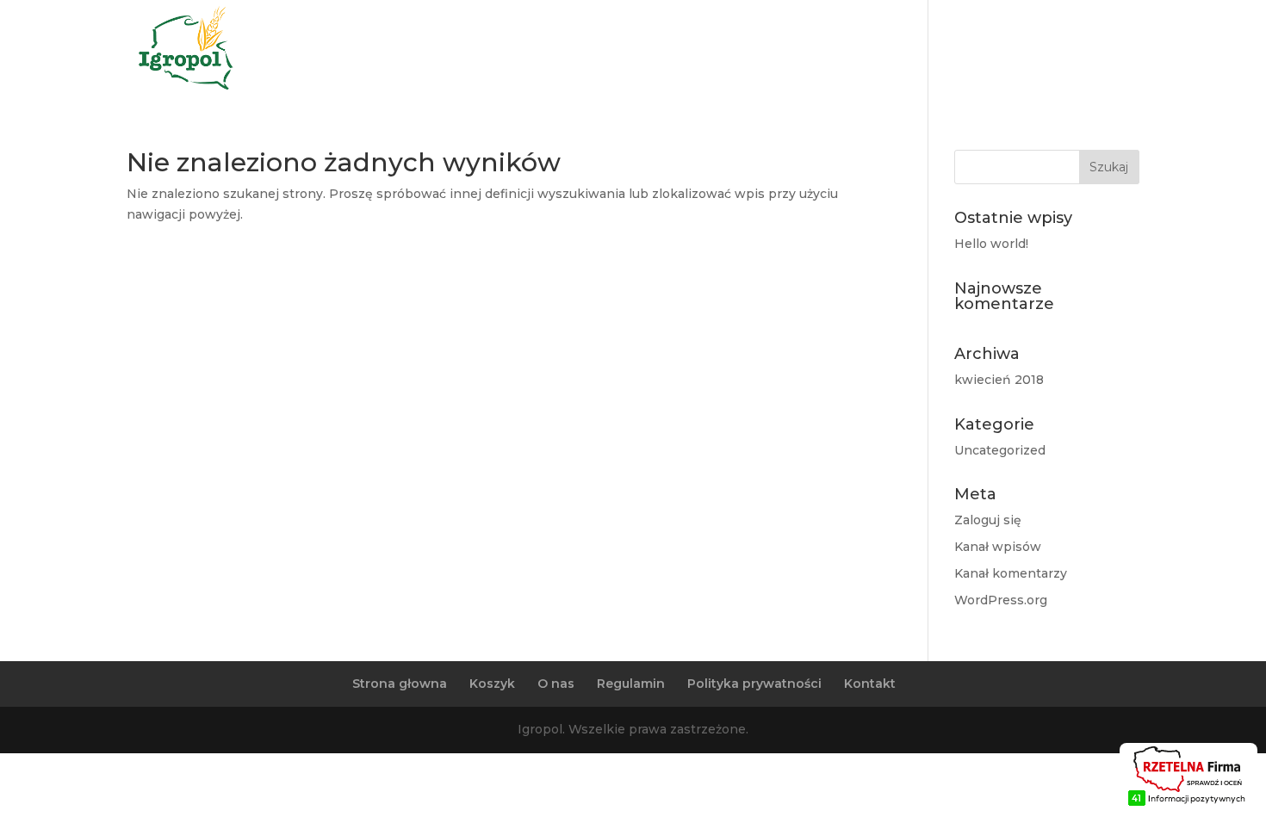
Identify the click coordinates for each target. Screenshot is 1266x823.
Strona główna (708, 51)
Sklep (1100, 51)
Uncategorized (1000, 450)
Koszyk (492, 683)
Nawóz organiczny (849, 51)
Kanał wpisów (997, 546)
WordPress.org (1000, 600)
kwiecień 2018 (999, 379)
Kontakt (1029, 51)
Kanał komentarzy (1010, 573)
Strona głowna (399, 683)
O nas (958, 51)
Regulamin (631, 683)
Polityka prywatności (754, 683)
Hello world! (991, 243)
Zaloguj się (987, 520)
